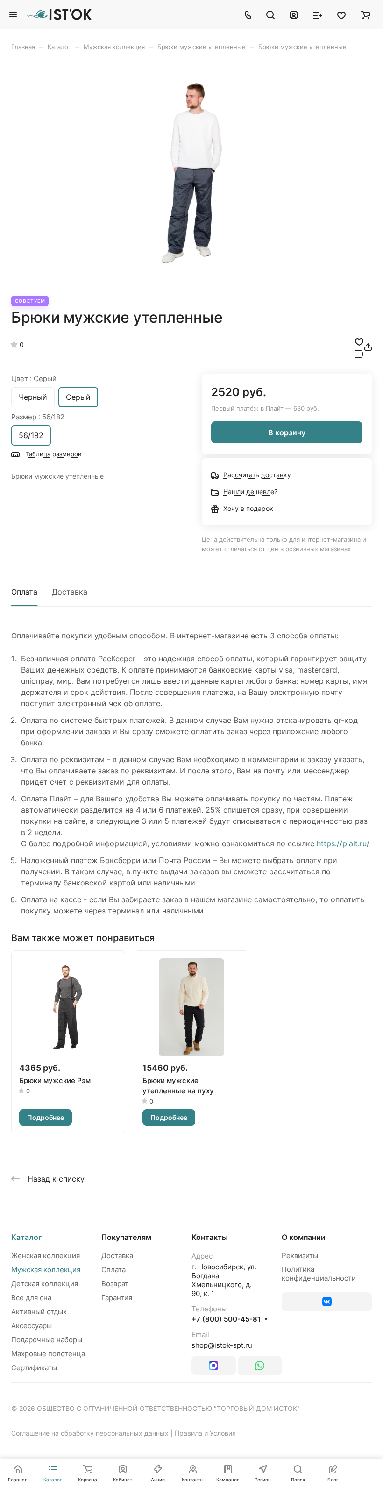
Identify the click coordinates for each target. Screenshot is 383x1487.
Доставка (69, 591)
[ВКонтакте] (327, 1301)
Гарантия (116, 1297)
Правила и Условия (205, 1433)
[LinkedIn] (214, 1365)
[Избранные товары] (341, 14)
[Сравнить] (359, 353)
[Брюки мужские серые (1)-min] (191, 173)
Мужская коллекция (45, 1269)
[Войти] (294, 14)
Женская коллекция (45, 1255)
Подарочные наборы (46, 1339)
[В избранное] (359, 341)
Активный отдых (39, 1311)
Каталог (26, 1237)
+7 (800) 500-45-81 (226, 1319)
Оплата (24, 591)
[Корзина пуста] (365, 14)
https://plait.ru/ (343, 843)
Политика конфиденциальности (319, 1273)
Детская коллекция (44, 1283)
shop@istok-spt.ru (222, 1345)
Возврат (114, 1283)
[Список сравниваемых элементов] (317, 14)
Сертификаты (34, 1367)
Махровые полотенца (48, 1353)
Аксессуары (31, 1325)
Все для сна (31, 1297)
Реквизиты (300, 1255)
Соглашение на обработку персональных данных (90, 1433)
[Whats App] (260, 1365)
